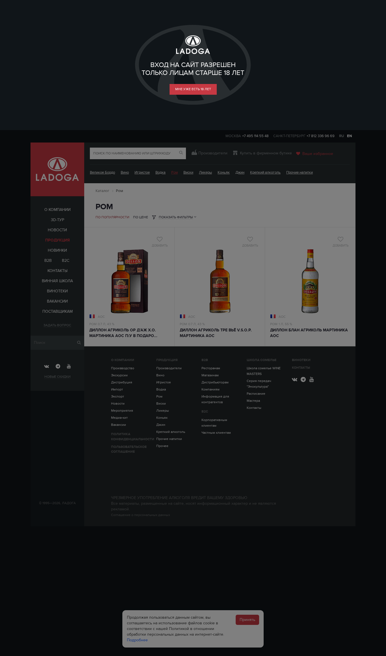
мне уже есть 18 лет (193, 89)
